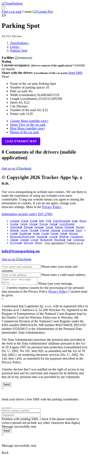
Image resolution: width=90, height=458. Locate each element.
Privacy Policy (58, 291)
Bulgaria (14, 230)
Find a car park (12, 11)
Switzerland (68, 230)
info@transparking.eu (21, 251)
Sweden (14, 224)
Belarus (58, 227)
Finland (53, 224)
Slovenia (73, 233)
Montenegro (46, 239)
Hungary (80, 227)
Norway (43, 224)
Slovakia (34, 230)
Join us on (9, 168)
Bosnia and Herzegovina (22, 236)
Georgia (53, 236)
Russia (83, 220)
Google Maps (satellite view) (29, 121)
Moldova (63, 236)
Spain (74, 220)
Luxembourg (76, 236)
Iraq (69, 239)
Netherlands (16, 227)
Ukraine (33, 224)
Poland (33, 220)
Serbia (36, 233)
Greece (24, 230)
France (24, 220)
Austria (49, 227)
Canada (13, 233)
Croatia (45, 233)
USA (48, 220)
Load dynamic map (21, 141)
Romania (39, 227)
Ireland (63, 233)
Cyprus (34, 239)
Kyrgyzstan (16, 242)
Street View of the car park (27, 124)
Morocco (28, 242)
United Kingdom (61, 220)
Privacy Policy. (52, 207)
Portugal (44, 230)
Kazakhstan (25, 233)
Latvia (79, 230)
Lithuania (55, 230)
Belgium (28, 227)
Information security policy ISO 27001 (27, 214)
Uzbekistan (78, 239)
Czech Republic (67, 224)
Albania (14, 239)
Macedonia (59, 239)
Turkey (23, 224)
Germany (14, 220)
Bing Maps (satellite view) (27, 128)
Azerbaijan (41, 236)
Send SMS (75, 73)
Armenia (24, 239)
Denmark (69, 227)
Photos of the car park (24, 132)
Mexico (38, 242)
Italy (41, 220)
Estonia (54, 233)
